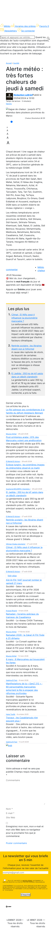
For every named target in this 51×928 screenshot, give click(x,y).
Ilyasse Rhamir (11, 611)
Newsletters (10, 30)
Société (16, 63)
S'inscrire (25, 894)
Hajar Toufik (10, 714)
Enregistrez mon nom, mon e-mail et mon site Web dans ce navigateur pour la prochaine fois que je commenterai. (25, 831)
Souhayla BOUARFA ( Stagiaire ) (18, 489)
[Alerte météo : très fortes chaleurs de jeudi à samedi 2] (25, 112)
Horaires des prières (25, 26)
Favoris (44, 26)
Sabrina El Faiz (11, 680)
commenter (12, 269)
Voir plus (12, 575)
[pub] (9, 745)
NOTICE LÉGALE (27, 880)
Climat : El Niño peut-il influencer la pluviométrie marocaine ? (24, 317)
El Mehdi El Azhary (13, 461)
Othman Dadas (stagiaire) (15, 544)
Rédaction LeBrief (23, 95)
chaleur (41, 270)
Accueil (9, 63)
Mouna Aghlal (11, 434)
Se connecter (28, 30)
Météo (7, 26)
